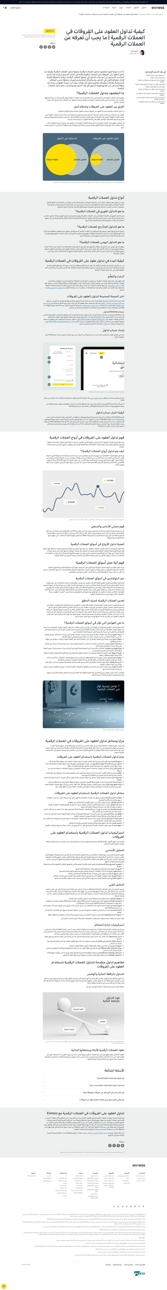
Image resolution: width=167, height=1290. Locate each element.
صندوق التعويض (47, 1181)
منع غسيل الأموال (128, 1265)
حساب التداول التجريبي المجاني (97, 1133)
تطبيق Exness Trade (98, 319)
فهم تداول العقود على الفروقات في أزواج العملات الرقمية (149, 84)
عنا (66, 1176)
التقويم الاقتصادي (77, 1178)
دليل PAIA (108, 1265)
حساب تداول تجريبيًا (93, 305)
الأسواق (136, 8)
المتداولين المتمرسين (57, 288)
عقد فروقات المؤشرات (108, 1183)
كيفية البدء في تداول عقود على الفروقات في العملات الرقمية (151, 81)
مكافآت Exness (31, 1176)
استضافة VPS (78, 1188)
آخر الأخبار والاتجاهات (114, 285)
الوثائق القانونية (47, 1178)
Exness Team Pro (62, 1193)
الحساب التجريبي (141, 1181)
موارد (121, 8)
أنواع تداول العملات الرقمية (157, 78)
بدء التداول (49, 30)
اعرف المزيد (142, 1237)
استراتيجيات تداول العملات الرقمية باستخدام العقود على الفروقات (150, 94)
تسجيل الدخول (15, 7)
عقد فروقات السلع (109, 1178)
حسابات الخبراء (141, 1178)
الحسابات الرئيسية (140, 1176)
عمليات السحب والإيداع (123, 1176)
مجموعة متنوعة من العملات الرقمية (112, 303)
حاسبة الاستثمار (78, 1181)
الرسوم (127, 1178)
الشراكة (107, 8)
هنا (62, 918)
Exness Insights (78, 1193)
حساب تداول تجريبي (96, 398)
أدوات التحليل (78, 1176)
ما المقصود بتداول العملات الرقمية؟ (155, 75)
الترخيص (49, 1176)
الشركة (114, 8)
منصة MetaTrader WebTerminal (93, 1197)
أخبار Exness (63, 1188)
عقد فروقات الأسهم (109, 1181)
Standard (120, 419)
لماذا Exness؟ (63, 1178)
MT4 (100, 317)
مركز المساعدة (63, 1186)
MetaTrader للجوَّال (83, 319)
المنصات (128, 8)
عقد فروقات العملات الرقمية (108, 1186)
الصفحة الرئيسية (157, 14)
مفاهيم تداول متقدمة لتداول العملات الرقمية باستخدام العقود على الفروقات (150, 98)
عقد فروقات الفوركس (108, 1176)
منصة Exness (66, 321)
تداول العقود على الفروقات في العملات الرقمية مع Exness (151, 103)
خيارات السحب (48, 303)
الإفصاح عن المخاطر (140, 1265)
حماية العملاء (125, 1181)
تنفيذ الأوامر (126, 1183)
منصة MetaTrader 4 (92, 1181)
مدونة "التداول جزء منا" (76, 1191)
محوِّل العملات (78, 1183)
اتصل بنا (65, 1183)
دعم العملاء (119, 305)
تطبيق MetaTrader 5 (92, 1178)
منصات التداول (94, 1176)
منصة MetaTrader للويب (53, 321)
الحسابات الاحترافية (79, 421)
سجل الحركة (79, 1186)
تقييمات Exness (62, 1181)
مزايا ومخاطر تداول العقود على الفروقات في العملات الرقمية (151, 90)
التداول (144, 8)
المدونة (65, 1196)
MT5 (95, 317)
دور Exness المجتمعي (61, 1191)
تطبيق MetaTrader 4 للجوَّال (92, 1191)
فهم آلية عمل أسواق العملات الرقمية (155, 87)
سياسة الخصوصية (117, 1265)
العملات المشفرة (145, 14)
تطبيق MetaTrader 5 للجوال (92, 1186)
